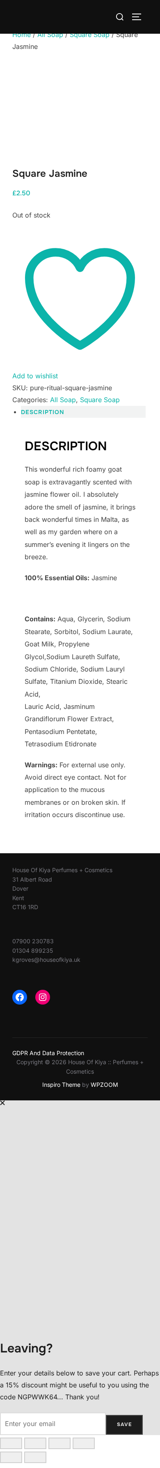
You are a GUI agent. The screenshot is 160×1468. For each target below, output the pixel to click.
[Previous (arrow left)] (11, 1457)
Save (124, 1424)
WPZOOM (104, 1084)
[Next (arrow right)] (35, 1457)
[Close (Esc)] (84, 1443)
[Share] (59, 1443)
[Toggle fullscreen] (35, 1443)
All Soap (50, 34)
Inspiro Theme (61, 1084)
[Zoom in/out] (11, 1443)
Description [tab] (42, 412)
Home (21, 34)
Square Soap (90, 34)
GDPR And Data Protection (48, 1052)
